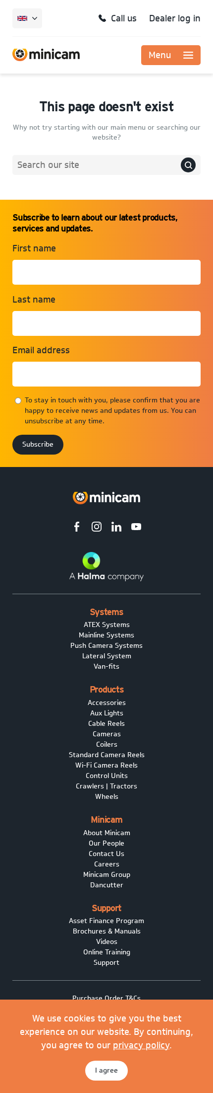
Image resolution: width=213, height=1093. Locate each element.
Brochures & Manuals (107, 931)
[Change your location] (27, 18)
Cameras (107, 734)
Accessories (107, 703)
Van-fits (106, 666)
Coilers (106, 744)
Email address (41, 350)
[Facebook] (77, 528)
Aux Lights (106, 713)
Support (106, 962)
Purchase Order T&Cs (106, 998)
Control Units (107, 776)
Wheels (106, 796)
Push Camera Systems (106, 645)
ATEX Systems (107, 625)
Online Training (106, 952)
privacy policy (141, 1045)
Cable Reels (106, 723)
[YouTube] (136, 528)
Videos (106, 942)
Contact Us (106, 854)
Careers (106, 864)
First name (34, 248)
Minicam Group (106, 874)
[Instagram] (96, 528)
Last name (33, 299)
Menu (160, 55)
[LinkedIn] (116, 528)
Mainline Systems (106, 635)
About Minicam (106, 833)
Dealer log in (175, 18)
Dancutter (106, 885)
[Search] (188, 164)
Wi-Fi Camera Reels (106, 765)
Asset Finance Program (106, 921)
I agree (106, 1070)
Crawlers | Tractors (106, 786)
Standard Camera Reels (107, 755)
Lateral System (106, 656)
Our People (106, 843)
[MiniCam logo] (46, 55)
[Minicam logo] (106, 498)
